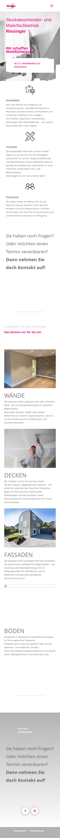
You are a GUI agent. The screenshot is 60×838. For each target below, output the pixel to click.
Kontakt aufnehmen (25, 289)
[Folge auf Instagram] (34, 810)
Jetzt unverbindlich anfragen (27, 65)
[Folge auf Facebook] (25, 810)
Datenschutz (37, 830)
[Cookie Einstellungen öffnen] (5, 834)
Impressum (19, 830)
